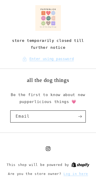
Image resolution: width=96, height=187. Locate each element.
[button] (48, 59)
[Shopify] (80, 165)
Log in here (75, 174)
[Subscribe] (80, 116)
